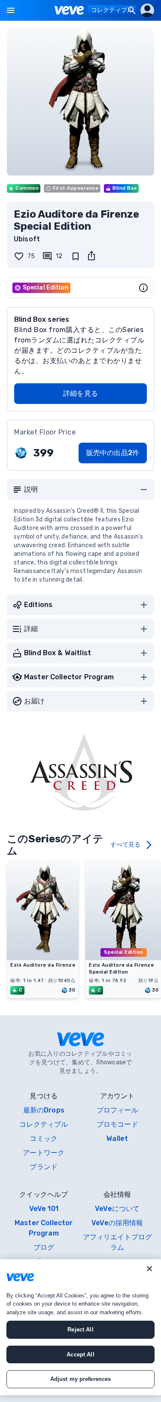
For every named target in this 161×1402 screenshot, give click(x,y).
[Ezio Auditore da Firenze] (43, 957)
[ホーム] (69, 10)
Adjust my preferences (80, 1379)
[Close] (149, 1268)
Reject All (80, 1329)
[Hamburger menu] (11, 10)
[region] (80, 1327)
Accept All (80, 1354)
